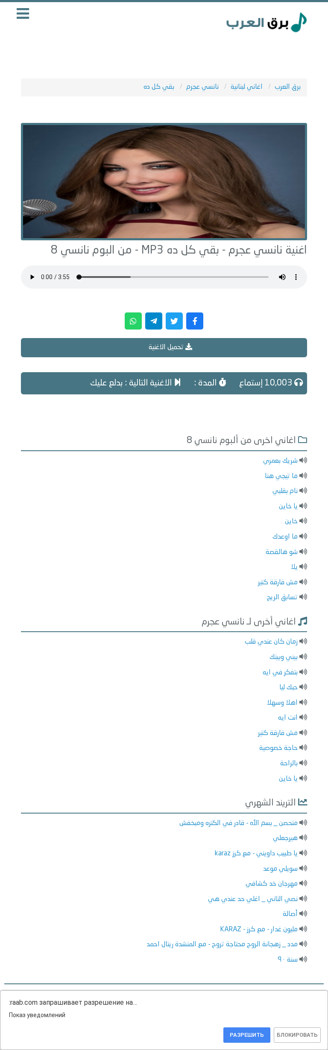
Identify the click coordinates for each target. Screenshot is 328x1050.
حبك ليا (288, 687)
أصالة (290, 914)
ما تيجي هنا (281, 476)
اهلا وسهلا (282, 703)
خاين (291, 521)
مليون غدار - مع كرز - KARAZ (259, 929)
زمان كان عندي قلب (271, 642)
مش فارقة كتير (278, 582)
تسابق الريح (282, 597)
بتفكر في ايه (280, 672)
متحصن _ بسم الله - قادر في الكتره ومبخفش (238, 823)
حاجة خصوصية (278, 748)
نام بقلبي (285, 491)
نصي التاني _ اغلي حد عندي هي (253, 899)
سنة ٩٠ (288, 960)
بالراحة (289, 763)
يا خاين (288, 506)
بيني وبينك (283, 657)
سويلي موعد (280, 869)
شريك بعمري (280, 461)
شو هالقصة (282, 552)
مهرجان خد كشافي (272, 884)
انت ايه (288, 718)
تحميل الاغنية (167, 347)
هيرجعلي (285, 838)
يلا (294, 567)
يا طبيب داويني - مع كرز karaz (256, 853)
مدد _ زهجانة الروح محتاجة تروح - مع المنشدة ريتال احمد (222, 944)
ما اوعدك (285, 537)
